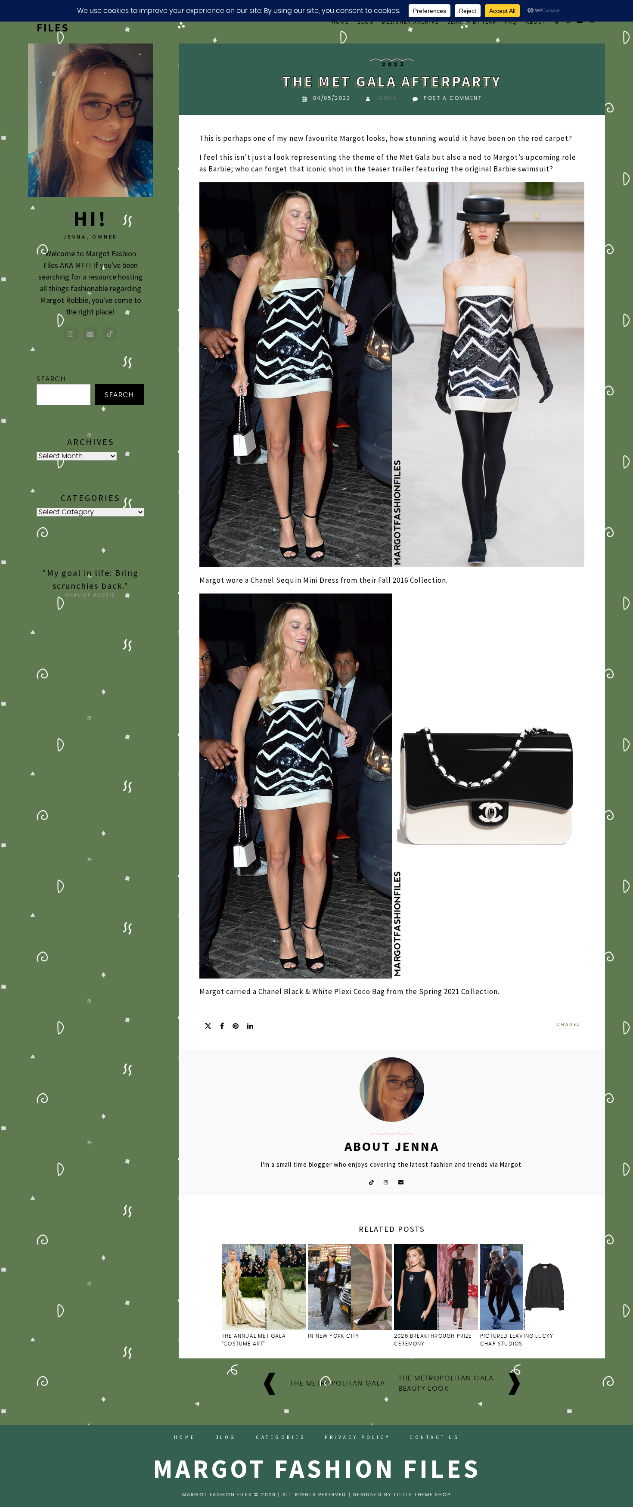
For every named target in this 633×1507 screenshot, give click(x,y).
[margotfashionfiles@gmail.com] (90, 334)
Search (51, 379)
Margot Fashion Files (317, 1468)
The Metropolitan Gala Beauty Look (446, 1383)
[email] (401, 1181)
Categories (280, 1437)
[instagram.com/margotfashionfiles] (71, 334)
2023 (394, 65)
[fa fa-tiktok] (371, 1181)
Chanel (263, 580)
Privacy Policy (357, 1437)
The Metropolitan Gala (337, 1383)
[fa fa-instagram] (386, 1181)
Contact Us (434, 1437)
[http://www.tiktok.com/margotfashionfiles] (110, 334)
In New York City (334, 1336)
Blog (365, 21)
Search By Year (471, 21)
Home (340, 21)
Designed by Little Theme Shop (402, 1494)
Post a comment (453, 98)
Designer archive (410, 21)
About (536, 21)
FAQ (511, 21)
